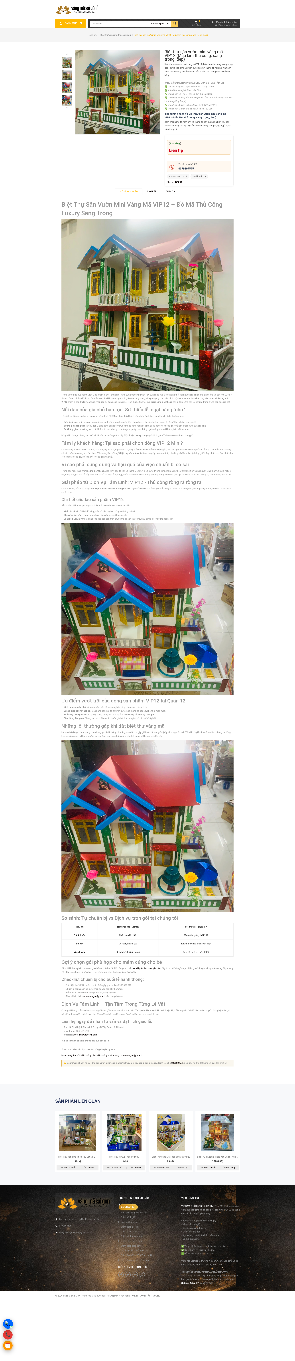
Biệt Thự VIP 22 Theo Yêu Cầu (124, 1157)
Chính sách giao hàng (131, 1246)
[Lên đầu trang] (291, 1353)
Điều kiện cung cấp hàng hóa (135, 1260)
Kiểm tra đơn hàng (227, 25)
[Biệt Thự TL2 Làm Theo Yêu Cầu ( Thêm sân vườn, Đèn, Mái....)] (218, 1133)
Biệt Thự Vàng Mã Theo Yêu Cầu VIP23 (171, 1157)
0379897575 (186, 168)
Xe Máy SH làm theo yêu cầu (147, 968)
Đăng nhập (231, 22)
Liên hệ (90, 1167)
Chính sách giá (128, 1217)
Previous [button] (67, 108)
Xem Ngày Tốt (128, 1207)
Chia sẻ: (171, 182)
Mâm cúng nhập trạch (131, 1055)
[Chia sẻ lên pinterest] (181, 182)
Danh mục (71, 23)
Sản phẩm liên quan (77, 1101)
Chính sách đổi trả (129, 1227)
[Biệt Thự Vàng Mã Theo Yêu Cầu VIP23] (171, 1133)
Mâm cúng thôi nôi (70, 1055)
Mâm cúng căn (88, 1055)
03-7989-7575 (207, 1283)
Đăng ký (219, 22)
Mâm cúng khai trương (108, 1055)
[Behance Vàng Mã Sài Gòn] (135, 1274)
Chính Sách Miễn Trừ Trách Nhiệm (137, 1255)
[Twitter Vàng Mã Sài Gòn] (128, 1274)
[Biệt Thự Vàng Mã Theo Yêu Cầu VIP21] (77, 1133)
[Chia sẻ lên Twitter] (178, 182)
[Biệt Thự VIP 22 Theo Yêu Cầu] (124, 1133)
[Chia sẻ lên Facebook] (176, 182)
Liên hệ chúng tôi (129, 1222)
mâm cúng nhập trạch (94, 996)
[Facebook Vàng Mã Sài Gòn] (121, 1274)
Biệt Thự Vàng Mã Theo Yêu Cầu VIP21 (77, 1157)
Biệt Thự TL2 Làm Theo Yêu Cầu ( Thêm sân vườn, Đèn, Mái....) (227, 1157)
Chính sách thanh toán (132, 1236)
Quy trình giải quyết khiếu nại (135, 1250)
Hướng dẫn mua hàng (131, 1241)
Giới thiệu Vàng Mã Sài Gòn (134, 1212)
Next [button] (67, 54)
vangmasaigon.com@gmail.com (75, 1232)
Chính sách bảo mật (130, 1231)
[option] (68, 62)
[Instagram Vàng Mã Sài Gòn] (142, 1274)
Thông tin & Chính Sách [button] (134, 1198)
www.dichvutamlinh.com (85, 1034)
